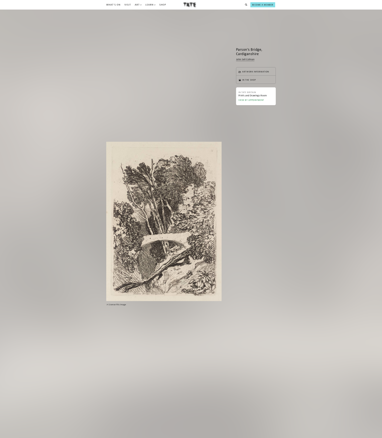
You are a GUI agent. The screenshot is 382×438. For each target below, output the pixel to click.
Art (137, 4)
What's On (113, 4)
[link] (116, 304)
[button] (245, 5)
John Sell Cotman (245, 59)
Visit (127, 4)
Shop (162, 4)
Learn (149, 4)
